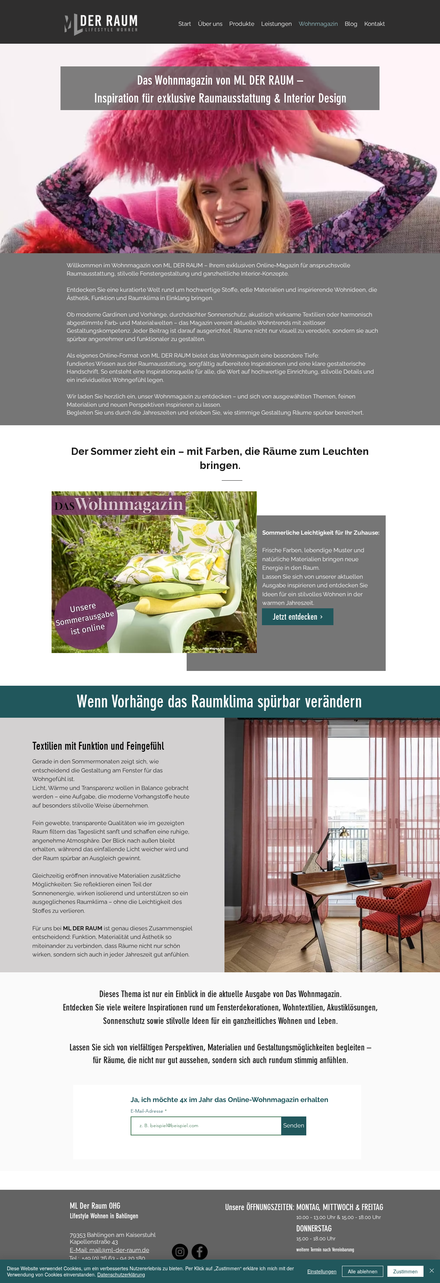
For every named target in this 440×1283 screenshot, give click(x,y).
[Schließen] (432, 1271)
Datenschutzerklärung (121, 1274)
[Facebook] (199, 1252)
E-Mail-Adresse (148, 1111)
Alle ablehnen (362, 1271)
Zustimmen (405, 1271)
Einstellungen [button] (322, 1271)
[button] (242, 23)
